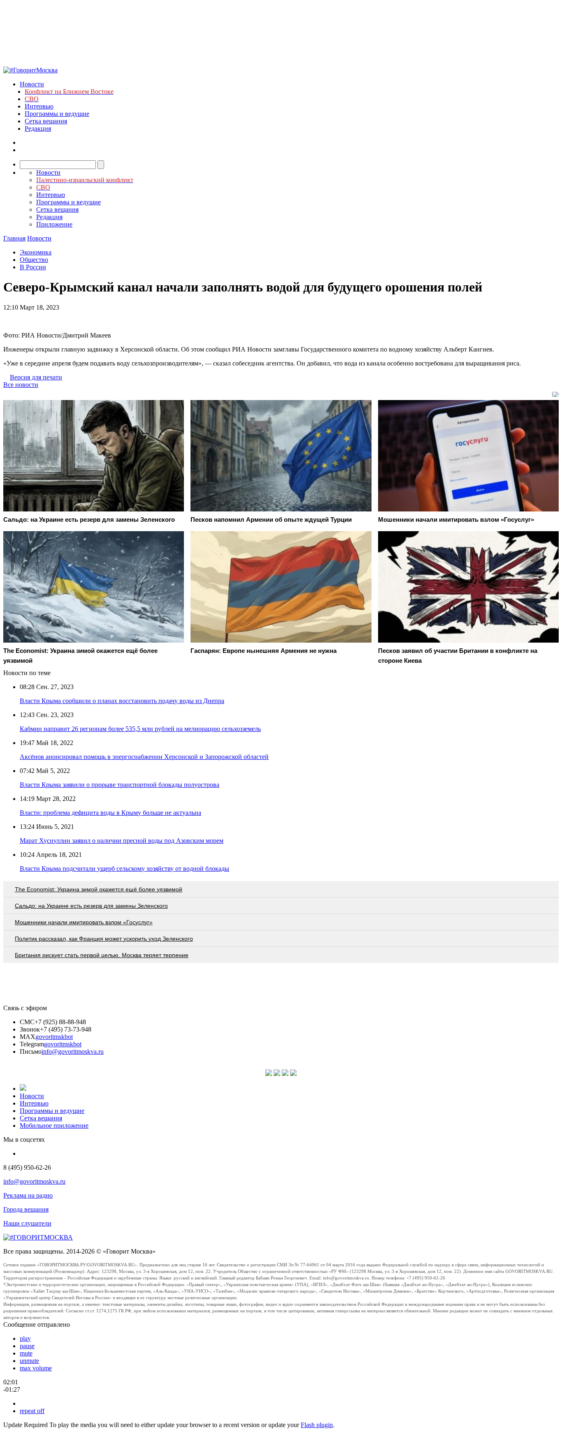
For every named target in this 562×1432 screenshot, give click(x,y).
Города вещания (26, 1209)
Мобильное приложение (54, 1125)
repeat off (32, 1410)
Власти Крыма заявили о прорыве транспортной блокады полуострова (119, 784)
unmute (29, 1360)
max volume (36, 1368)
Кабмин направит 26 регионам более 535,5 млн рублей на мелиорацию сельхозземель (140, 728)
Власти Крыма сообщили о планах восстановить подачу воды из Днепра (122, 700)
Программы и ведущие (57, 113)
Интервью (39, 106)
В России (33, 267)
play (25, 1338)
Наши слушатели (27, 1223)
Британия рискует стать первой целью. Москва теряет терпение (101, 955)
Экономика (35, 252)
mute (26, 1353)
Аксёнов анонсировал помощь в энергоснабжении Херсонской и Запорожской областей (144, 756)
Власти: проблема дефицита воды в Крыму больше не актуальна (110, 812)
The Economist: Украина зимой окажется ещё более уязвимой (98, 889)
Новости (32, 84)
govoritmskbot (54, 1036)
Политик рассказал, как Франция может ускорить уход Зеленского (104, 938)
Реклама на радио (28, 1195)
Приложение (54, 224)
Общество (34, 259)
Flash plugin (317, 1424)
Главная (14, 238)
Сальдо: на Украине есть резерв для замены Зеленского (91, 905)
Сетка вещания (46, 121)
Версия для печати (36, 377)
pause (27, 1345)
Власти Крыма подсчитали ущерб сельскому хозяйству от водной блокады (124, 868)
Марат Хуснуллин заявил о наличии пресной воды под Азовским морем (121, 840)
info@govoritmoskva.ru (73, 1051)
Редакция (38, 128)
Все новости (20, 384)
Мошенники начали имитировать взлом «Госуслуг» (84, 922)
